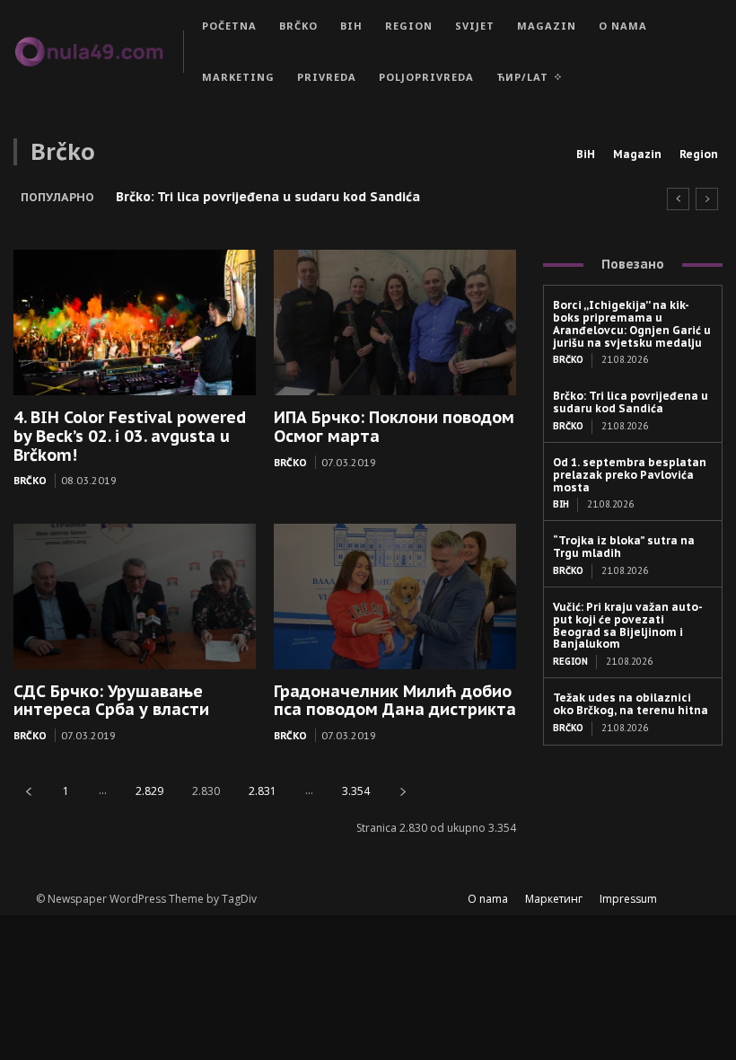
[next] (707, 199)
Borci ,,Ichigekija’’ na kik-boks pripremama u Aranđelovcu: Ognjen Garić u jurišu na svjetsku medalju (632, 323)
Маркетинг (554, 898)
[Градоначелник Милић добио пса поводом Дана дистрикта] (395, 596)
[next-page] (403, 791)
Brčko (30, 480)
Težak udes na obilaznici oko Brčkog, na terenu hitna (630, 704)
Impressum (628, 898)
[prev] (678, 199)
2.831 (262, 791)
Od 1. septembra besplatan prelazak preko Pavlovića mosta (629, 474)
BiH (585, 154)
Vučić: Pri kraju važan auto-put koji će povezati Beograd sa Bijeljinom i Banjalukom (628, 625)
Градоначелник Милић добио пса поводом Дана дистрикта (395, 700)
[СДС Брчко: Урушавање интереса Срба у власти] (134, 596)
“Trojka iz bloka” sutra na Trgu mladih (624, 547)
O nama (488, 898)
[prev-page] (28, 791)
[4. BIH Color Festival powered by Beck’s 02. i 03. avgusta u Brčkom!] (134, 322)
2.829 (149, 791)
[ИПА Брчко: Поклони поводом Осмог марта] (395, 322)
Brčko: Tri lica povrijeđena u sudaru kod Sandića (268, 197)
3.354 (356, 791)
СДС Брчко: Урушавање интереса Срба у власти (111, 700)
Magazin (637, 154)
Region (698, 154)
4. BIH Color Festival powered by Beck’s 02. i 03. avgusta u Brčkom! (129, 435)
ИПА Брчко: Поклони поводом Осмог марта (394, 426)
